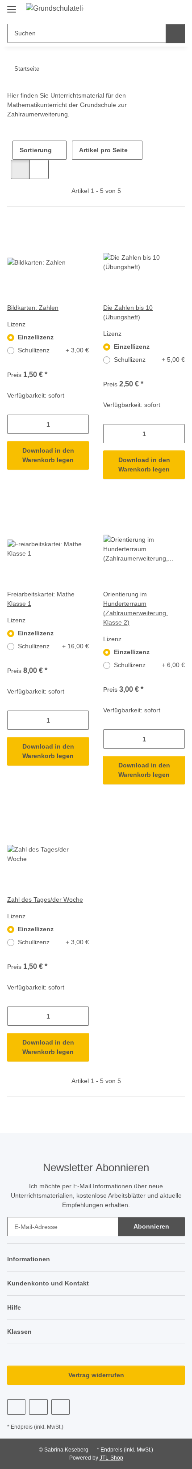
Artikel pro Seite (103, 150)
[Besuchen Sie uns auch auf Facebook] (16, 1407)
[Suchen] (175, 33)
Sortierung (36, 150)
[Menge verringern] (14, 424)
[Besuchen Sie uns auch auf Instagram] (60, 1407)
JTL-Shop (111, 1458)
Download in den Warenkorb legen (48, 455)
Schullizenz (53, 350)
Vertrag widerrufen (96, 1375)
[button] (161, 10)
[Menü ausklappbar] (11, 5)
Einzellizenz (36, 337)
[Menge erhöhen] (81, 424)
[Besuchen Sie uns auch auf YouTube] (38, 1407)
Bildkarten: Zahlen (32, 307)
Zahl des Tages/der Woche (45, 899)
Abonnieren (151, 1226)
